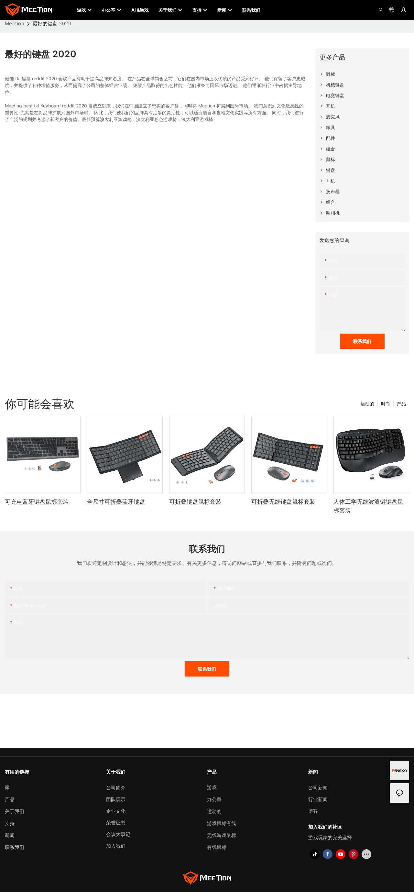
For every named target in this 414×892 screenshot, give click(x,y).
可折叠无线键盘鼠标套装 (283, 501)
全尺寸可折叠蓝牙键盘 (116, 501)
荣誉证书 (115, 823)
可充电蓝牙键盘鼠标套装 (37, 501)
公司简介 (115, 788)
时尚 (385, 403)
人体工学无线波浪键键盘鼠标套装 (368, 506)
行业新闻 (318, 799)
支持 (10, 823)
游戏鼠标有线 (221, 823)
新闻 (10, 835)
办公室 (214, 799)
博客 (313, 811)
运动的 (367, 403)
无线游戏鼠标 (221, 835)
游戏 (212, 787)
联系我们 (14, 847)
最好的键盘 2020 (52, 23)
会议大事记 (118, 834)
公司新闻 (318, 788)
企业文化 (115, 811)
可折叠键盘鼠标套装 (195, 501)
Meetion (14, 23)
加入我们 (115, 846)
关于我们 (14, 811)
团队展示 (115, 799)
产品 (401, 403)
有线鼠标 (216, 847)
